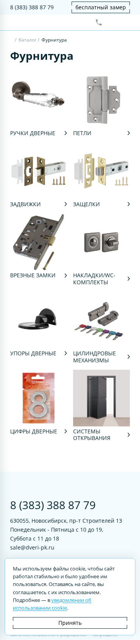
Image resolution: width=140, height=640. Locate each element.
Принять (70, 622)
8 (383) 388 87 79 (32, 7)
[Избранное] (111, 22)
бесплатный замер (100, 7)
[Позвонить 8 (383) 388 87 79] (98, 22)
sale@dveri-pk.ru (32, 547)
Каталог (28, 40)
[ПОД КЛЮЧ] (12, 40)
